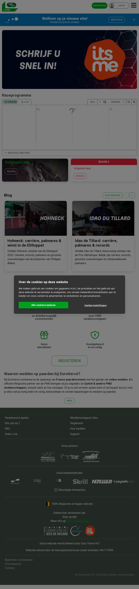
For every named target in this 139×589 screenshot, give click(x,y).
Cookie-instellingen (95, 305)
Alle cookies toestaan (43, 305)
